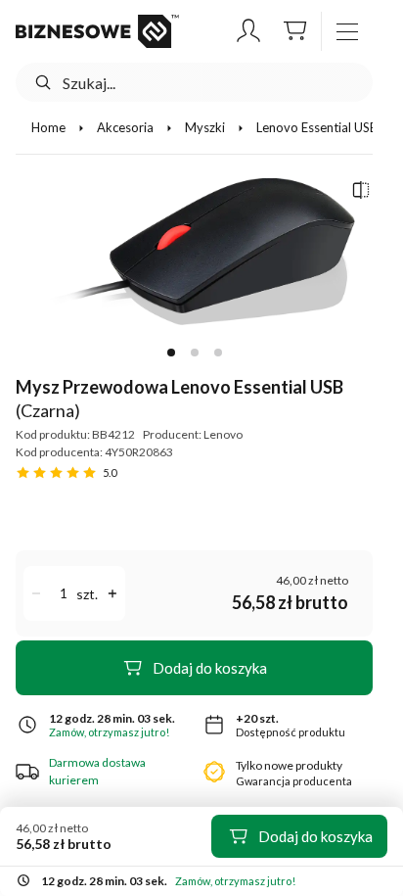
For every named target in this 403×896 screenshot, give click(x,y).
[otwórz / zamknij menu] (347, 31)
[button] (248, 31)
